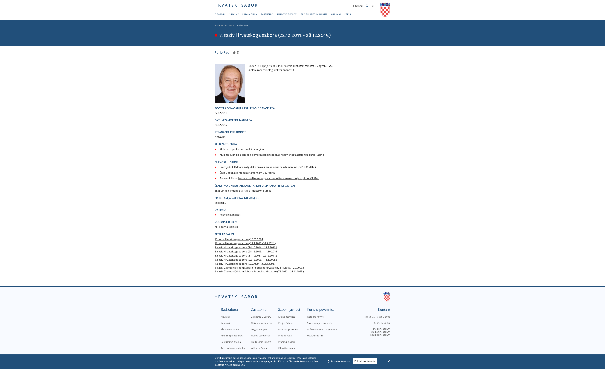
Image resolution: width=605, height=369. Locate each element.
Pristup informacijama (314, 14)
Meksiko (257, 190)
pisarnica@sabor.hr (380, 334)
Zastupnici (267, 14)
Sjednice (234, 14)
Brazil (218, 190)
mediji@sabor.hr (381, 328)
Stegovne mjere (259, 329)
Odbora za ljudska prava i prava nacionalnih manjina (265, 167)
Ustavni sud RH (315, 335)
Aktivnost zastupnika (261, 322)
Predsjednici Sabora (261, 341)
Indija (225, 190)
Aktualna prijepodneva (232, 335)
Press (348, 14)
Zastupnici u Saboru (261, 316)
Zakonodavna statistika (233, 348)
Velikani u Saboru (259, 348)
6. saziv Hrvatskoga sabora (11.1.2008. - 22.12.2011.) (246, 255)
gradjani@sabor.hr (380, 331)
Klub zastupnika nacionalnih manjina (242, 149)
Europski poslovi (287, 14)
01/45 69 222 (383, 322)
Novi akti (225, 316)
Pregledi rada (285, 335)
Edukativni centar (287, 348)
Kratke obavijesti (286, 316)
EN (373, 6)
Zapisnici (225, 322)
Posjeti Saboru (285, 322)
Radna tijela (249, 14)
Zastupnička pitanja (231, 341)
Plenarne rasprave (230, 329)
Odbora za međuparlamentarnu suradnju (250, 172)
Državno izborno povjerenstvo (322, 329)
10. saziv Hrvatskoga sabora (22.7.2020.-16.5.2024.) (245, 243)
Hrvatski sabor (236, 5)
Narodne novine (315, 316)
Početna (219, 25)
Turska (267, 190)
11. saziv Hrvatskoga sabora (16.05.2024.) (239, 239)
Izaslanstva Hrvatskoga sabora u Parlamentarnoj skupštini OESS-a (278, 178)
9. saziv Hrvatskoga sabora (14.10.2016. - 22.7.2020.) (246, 247)
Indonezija (236, 190)
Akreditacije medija (288, 329)
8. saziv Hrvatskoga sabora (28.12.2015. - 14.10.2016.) (246, 251)
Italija (247, 190)
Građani (336, 14)
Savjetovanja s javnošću (319, 322)
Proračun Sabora (286, 341)
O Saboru (220, 14)
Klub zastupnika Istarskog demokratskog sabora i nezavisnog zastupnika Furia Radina (272, 155)
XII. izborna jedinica (226, 227)
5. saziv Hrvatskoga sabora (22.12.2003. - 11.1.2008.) (246, 259)
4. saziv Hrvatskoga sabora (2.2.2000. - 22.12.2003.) (245, 264)
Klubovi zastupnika (260, 335)
